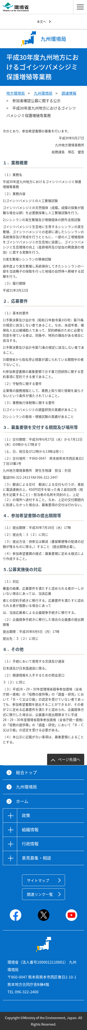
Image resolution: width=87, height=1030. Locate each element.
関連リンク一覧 (40, 894)
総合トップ (26, 772)
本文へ (41, 21)
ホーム (22, 801)
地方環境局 (15, 93)
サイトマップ (38, 880)
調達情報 (68, 93)
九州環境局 (43, 93)
